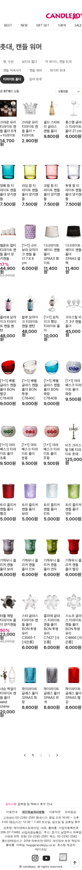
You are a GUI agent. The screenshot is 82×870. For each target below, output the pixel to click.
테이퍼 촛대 (57, 70)
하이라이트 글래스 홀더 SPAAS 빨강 (73, 695)
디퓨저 (62, 25)
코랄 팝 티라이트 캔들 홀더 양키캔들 (52, 192)
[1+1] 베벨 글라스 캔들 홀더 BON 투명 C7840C (30, 389)
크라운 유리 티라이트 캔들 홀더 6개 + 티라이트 (8, 128)
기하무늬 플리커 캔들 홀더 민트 (30, 564)
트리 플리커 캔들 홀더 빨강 (8, 509)
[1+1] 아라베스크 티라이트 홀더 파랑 (73, 387)
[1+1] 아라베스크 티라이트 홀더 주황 (52, 451)
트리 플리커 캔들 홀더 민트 (52, 509)
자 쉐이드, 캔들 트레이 (58, 63)
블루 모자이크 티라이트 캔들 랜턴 (30, 321)
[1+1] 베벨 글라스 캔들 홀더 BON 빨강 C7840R (8, 389)
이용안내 (11, 812)
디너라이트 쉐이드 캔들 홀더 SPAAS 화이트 (52, 254)
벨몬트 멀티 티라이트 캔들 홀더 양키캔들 (8, 252)
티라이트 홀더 (12, 79)
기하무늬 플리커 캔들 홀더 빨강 (73, 564)
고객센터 (8, 818)
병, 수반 (8, 62)
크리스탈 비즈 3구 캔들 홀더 (73, 321)
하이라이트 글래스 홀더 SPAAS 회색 (52, 695)
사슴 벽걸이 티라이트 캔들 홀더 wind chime (8, 697)
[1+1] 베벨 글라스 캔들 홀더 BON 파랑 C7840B (52, 389)
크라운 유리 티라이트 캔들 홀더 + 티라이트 (30, 128)
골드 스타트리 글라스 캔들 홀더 (52, 126)
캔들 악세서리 (12, 70)
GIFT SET (42, 25)
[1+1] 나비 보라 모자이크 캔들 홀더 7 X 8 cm (30, 254)
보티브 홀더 (29, 62)
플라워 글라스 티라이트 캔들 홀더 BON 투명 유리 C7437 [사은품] (52, 629)
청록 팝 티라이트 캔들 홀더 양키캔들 (8, 192)
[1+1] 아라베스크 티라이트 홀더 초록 (8, 451)
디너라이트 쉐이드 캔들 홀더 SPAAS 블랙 (73, 254)
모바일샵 (70, 812)
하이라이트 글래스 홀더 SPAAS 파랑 (30, 695)
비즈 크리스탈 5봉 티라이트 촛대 (73, 449)
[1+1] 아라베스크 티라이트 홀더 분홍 (30, 451)
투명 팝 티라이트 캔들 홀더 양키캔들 (73, 192)
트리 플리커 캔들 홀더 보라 (30, 509)
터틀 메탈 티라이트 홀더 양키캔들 (8, 620)
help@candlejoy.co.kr (41, 845)
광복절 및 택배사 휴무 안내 (34, 804)
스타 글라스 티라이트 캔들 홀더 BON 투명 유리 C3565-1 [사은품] (30, 629)
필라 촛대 (35, 79)
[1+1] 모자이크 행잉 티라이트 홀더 (52, 323)
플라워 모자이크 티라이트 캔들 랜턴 (8, 323)
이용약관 (54, 812)
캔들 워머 (36, 70)
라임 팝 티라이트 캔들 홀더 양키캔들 (30, 192)
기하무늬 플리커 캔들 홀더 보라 (8, 564)
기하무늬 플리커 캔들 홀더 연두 (52, 564)
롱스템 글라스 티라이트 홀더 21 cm (73, 126)
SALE (78, 25)
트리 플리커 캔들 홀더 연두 (73, 509)
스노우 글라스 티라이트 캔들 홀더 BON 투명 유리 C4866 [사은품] (73, 629)
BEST (8, 25)
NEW (24, 25)
